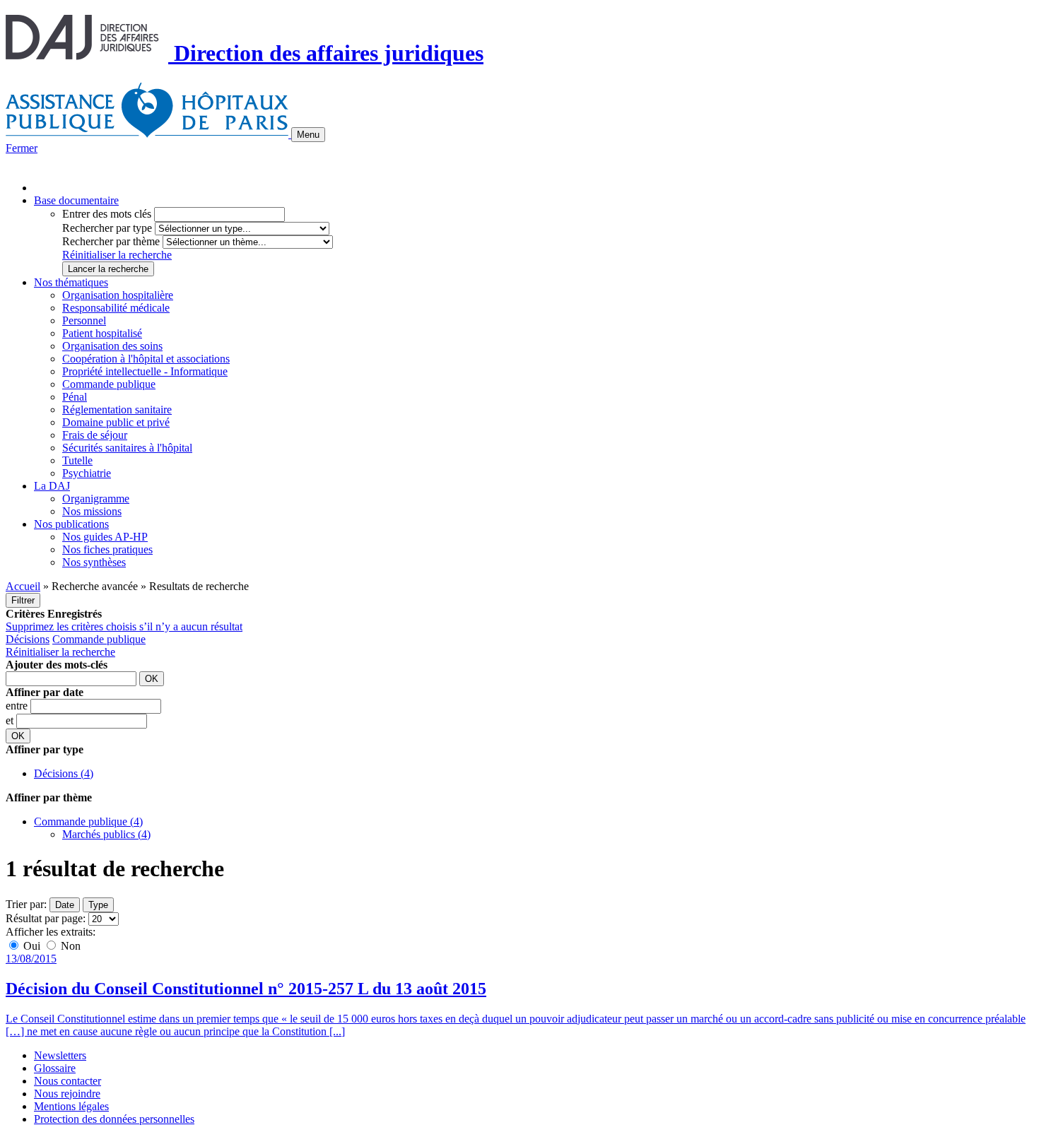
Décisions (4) (63, 773)
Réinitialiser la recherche (117, 255)
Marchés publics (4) (106, 834)
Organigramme (95, 499)
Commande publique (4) (88, 821)
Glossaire (55, 1068)
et (11, 720)
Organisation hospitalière (117, 295)
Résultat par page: (46, 918)
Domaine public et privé (116, 422)
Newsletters (60, 1055)
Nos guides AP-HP (105, 537)
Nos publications (71, 524)
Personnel (84, 320)
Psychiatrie (86, 473)
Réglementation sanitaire (117, 409)
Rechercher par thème (111, 241)
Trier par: (26, 904)
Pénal (74, 397)
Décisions (27, 639)
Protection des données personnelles (114, 1119)
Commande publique (108, 384)
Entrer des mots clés (106, 214)
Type (98, 905)
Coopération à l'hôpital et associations (146, 359)
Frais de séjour (94, 435)
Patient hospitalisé (102, 333)
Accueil (23, 586)
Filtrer (23, 600)
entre (18, 706)
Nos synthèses (94, 562)
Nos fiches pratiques (107, 549)
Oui (31, 946)
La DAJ (52, 486)
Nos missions (92, 511)
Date (64, 905)
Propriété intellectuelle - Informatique (145, 371)
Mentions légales (71, 1106)
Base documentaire (76, 200)
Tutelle (77, 460)
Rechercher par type (107, 228)
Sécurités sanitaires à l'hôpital (127, 448)
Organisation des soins (112, 346)
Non (69, 946)
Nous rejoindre (67, 1094)
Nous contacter (67, 1081)
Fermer (21, 148)
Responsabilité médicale (116, 308)
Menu (308, 134)
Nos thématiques (71, 282)
